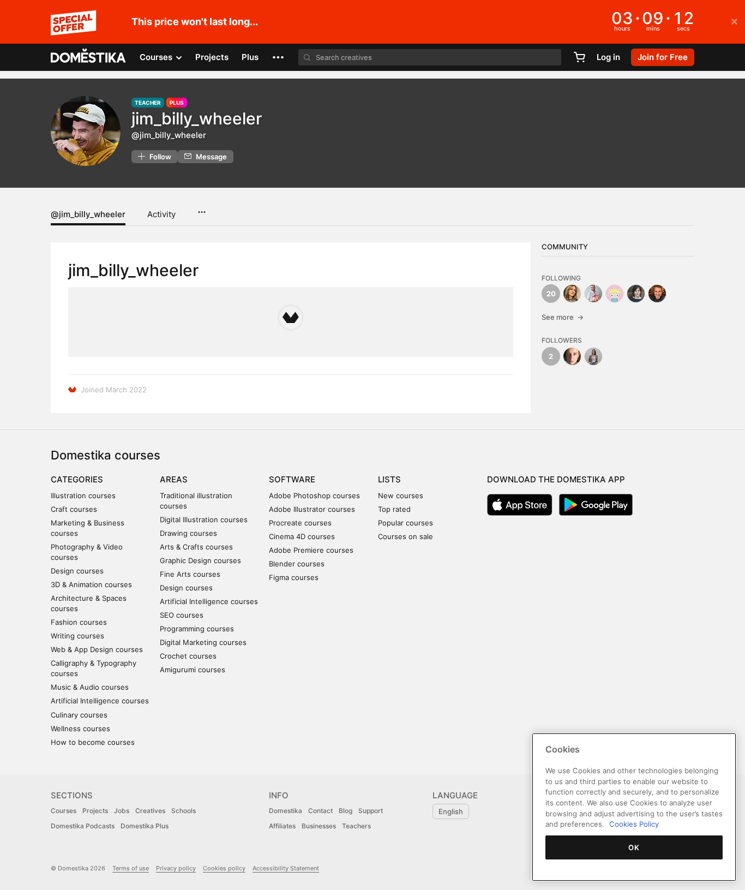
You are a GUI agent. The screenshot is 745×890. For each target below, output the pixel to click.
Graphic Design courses (200, 560)
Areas (174, 479)
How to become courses (93, 742)
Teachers (356, 826)
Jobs (121, 811)
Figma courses (294, 577)
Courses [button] (157, 57)
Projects (212, 57)
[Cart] (579, 57)
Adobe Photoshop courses (314, 495)
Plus (250, 57)
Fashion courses (79, 622)
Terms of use (130, 868)
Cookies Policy (634, 824)
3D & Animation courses (91, 584)
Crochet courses (188, 656)
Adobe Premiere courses (311, 550)
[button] (278, 57)
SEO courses (181, 615)
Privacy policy (176, 868)
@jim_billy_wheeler (88, 214)
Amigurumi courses (192, 669)
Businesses (319, 826)
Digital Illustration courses (204, 519)
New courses (400, 495)
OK (633, 847)
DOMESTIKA (89, 57)
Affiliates (282, 826)
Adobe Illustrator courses (312, 509)
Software (292, 479)
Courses (63, 811)
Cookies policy (224, 868)
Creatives (150, 811)
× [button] (734, 21)
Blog (345, 811)
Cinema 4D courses (302, 536)
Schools (183, 811)
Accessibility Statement (286, 868)
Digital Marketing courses (203, 642)
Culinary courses (79, 714)
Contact (320, 811)
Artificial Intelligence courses (100, 700)
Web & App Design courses (97, 649)
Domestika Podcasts (83, 826)
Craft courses (74, 509)
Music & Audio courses (90, 687)
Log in (608, 57)
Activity (161, 214)
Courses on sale (405, 536)
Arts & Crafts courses (196, 546)
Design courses (77, 570)
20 (551, 293)
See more (563, 317)
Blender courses (297, 563)
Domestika (285, 811)
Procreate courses (300, 522)
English (450, 811)
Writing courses (77, 635)
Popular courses (405, 522)
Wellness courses (80, 728)
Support (370, 811)
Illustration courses (83, 495)
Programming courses (197, 628)
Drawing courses (188, 533)
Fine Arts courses (190, 574)
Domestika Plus (145, 826)
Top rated (394, 509)
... (201, 208)
